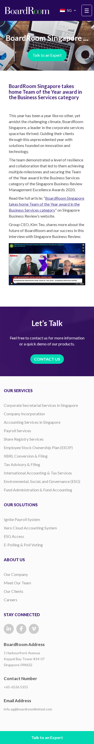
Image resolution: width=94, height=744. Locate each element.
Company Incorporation (24, 413)
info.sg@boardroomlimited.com (28, 709)
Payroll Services (17, 430)
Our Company (16, 574)
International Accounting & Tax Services (38, 472)
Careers (10, 599)
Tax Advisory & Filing (22, 464)
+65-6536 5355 (16, 687)
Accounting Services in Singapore (32, 422)
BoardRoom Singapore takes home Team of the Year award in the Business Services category (46, 204)
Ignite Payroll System (22, 519)
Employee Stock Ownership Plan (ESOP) (38, 447)
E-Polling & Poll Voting (23, 544)
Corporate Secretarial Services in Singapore (41, 405)
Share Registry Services (24, 439)
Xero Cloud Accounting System (30, 527)
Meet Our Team (17, 582)
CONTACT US (47, 359)
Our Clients (13, 591)
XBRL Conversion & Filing (26, 456)
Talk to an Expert (47, 55)
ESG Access (14, 536)
